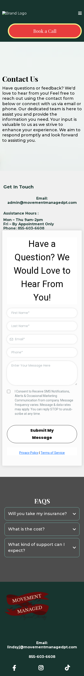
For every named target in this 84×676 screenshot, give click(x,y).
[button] (80, 13)
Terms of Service (53, 453)
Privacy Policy (29, 453)
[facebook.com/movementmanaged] (15, 668)
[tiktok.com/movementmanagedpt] (68, 667)
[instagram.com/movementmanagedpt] (42, 667)
